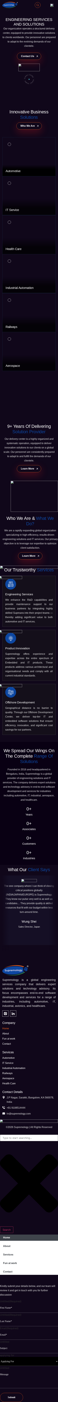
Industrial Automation (13, 1068)
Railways (7, 1073)
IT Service (7, 1063)
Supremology (21, 1127)
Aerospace (8, 1078)
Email (9, 1328)
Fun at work (8, 1038)
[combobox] (29, 1138)
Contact (6, 1043)
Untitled (10, 1301)
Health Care (9, 1083)
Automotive (8, 1058)
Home (5, 1028)
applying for (7, 1355)
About (5, 1033)
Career (6, 1276)
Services (8, 1254)
